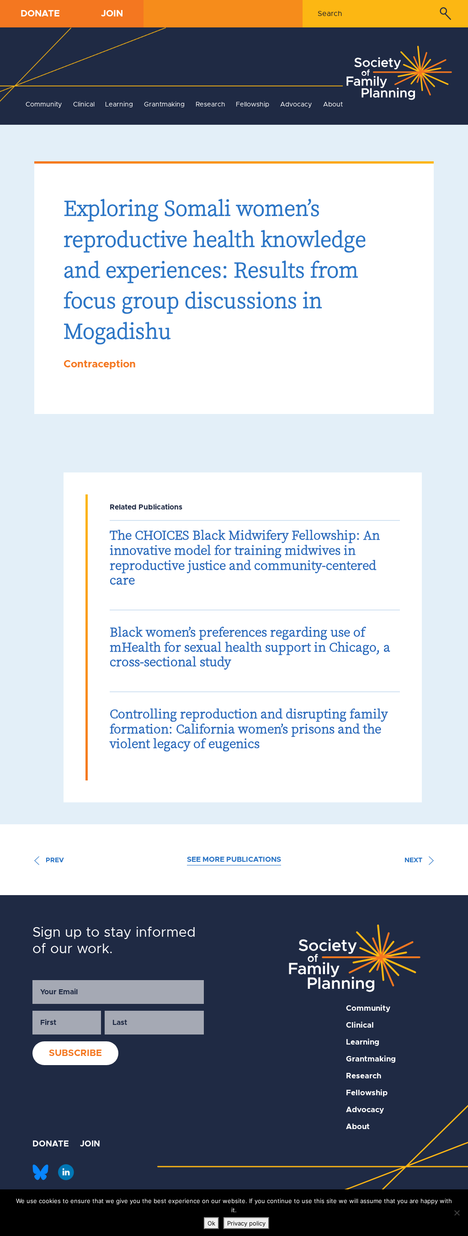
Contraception (100, 364)
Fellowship (252, 104)
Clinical (84, 104)
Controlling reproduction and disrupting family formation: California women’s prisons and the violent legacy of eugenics (249, 729)
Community (44, 104)
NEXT (414, 860)
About (333, 104)
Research (210, 104)
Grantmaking (164, 104)
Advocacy (296, 104)
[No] (456, 1212)
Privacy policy (246, 1223)
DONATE (40, 13)
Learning (119, 104)
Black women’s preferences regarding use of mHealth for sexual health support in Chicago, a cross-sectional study (250, 647)
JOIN (112, 13)
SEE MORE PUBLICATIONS (234, 859)
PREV (54, 860)
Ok (211, 1223)
